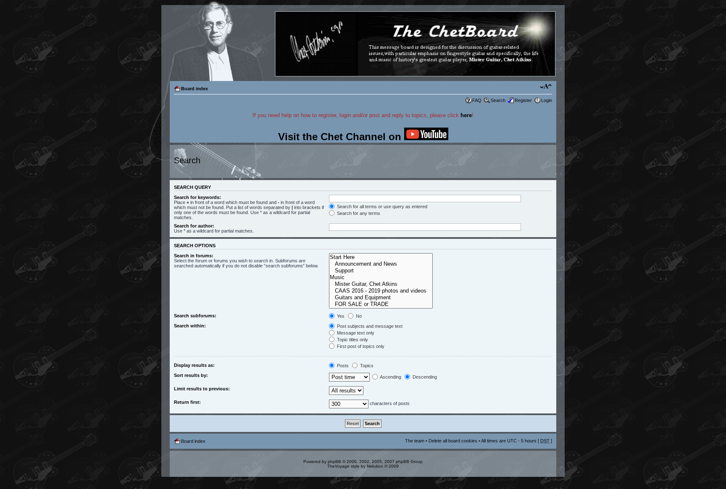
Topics (366, 365)
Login (546, 100)
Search (498, 100)
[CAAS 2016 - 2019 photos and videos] (381, 291)
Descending (424, 376)
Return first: (187, 402)
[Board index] (362, 44)
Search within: (190, 325)
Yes (340, 316)
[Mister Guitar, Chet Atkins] (381, 284)
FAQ (476, 100)
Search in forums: (193, 255)
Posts (342, 365)
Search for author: (194, 225)
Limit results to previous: (202, 388)
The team (414, 440)
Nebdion (375, 466)
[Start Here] (381, 257)
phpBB (334, 461)
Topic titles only (352, 339)
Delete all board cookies (453, 440)
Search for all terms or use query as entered (381, 206)
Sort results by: (191, 375)
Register (523, 100)
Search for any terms (358, 213)
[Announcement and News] (381, 264)
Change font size (546, 87)
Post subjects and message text (369, 326)
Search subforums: (195, 315)
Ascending (390, 376)
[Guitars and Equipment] (381, 297)
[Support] (381, 270)
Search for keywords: (197, 197)
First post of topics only (360, 346)
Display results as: (194, 365)
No (358, 316)
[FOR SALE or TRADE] (381, 304)
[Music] (381, 277)
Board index (194, 88)
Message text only (355, 332)
